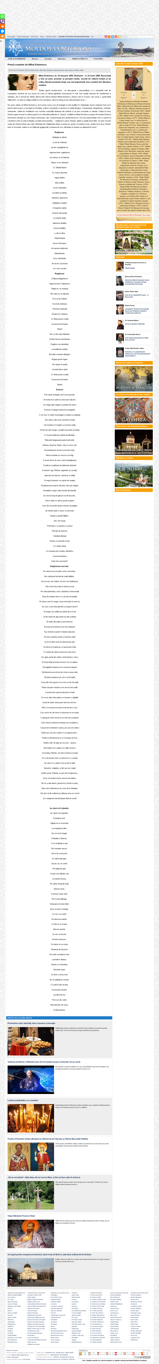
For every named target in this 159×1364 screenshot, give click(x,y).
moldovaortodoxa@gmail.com (20, 1355)
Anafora (10, 1308)
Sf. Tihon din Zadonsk (96, 1313)
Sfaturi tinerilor (76, 1297)
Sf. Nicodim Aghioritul (96, 1319)
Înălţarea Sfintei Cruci (33, 1301)
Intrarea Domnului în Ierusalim (36, 1319)
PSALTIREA (98, 59)
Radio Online (55, 1337)
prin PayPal (26, 1359)
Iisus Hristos (11, 1297)
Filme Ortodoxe (55, 1340)
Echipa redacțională (23, 36)
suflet (81, 70)
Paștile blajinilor (12, 1335)
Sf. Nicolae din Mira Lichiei (98, 1299)
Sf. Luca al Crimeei (95, 1333)
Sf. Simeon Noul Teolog (97, 1306)
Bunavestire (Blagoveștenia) (35, 1317)
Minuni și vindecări (56, 1310)
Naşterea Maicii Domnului (35, 1299)
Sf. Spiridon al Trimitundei (97, 1301)
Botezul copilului (12, 1313)
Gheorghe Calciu (136, 1313)
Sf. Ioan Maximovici (96, 1324)
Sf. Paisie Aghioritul (95, 1340)
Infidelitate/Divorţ (77, 1342)
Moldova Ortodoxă (12, 1350)
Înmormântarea (12, 1340)
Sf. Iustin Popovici (95, 1328)
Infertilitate (75, 1337)
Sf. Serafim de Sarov (96, 1308)
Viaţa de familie (76, 1315)
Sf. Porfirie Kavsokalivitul (97, 1337)
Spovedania (11, 1322)
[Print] (2, 26)
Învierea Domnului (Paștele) (35, 1322)
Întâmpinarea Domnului (34, 1315)
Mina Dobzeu (114, 1331)
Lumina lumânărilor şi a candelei (23, 1100)
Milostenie (11, 1319)
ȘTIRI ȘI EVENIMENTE (17, 59)
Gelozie (74, 1304)
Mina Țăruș (113, 1315)
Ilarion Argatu (135, 1317)
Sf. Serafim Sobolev (96, 1342)
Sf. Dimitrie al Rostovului (97, 1317)
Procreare (75, 1317)
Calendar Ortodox (51, 36)
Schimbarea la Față (33, 1331)
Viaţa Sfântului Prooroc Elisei (21, 1216)
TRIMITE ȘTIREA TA (79, 59)
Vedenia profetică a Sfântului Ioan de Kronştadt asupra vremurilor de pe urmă (44, 1062)
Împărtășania (11, 1324)
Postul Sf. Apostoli (32, 1337)
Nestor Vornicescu (115, 1319)
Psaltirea (10, 1331)
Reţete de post (31, 1342)
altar (41, 70)
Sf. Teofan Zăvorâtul (96, 1310)
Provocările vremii (56, 1297)
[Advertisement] (76, 17)
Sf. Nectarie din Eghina (97, 1335)
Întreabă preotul (12, 1342)
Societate (48, 59)
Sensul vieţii (75, 1295)
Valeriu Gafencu (115, 1337)
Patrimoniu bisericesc (57, 1333)
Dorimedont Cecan (116, 1342)
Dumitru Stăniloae (136, 1308)
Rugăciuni (11, 1326)
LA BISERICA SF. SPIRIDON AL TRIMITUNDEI (59, 1352)
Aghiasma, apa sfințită (14, 1306)
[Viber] (2, 21)
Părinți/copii (75, 1328)
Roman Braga (114, 1326)
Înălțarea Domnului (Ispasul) (35, 1324)
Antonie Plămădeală (116, 1304)
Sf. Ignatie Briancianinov (97, 1315)
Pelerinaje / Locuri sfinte (15, 1337)
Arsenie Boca (135, 1299)
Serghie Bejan (114, 1322)
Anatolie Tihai (114, 1301)
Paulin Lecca (114, 1333)
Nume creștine (12, 1317)
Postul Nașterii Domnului (34, 1333)
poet (66, 70)
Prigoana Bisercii (56, 1299)
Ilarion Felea (134, 1319)
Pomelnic (10, 1328)
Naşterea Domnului (33, 1308)
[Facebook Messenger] (2, 31)
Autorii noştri (34, 36)
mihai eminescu (59, 70)
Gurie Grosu (114, 1310)
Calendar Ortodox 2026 (34, 1295)
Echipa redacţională (12, 1357)
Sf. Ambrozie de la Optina (97, 1304)
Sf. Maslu (10, 1333)
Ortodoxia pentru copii (78, 1324)
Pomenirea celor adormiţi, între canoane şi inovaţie (31, 1023)
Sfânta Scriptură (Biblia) (15, 1295)
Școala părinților (76, 1331)
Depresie (74, 1306)
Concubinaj (75, 1301)
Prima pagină (11, 36)
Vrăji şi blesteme (56, 1317)
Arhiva (42, 36)
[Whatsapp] (2, 16)
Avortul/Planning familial (79, 1310)
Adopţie (74, 1340)
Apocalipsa (54, 1295)
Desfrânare (75, 1308)
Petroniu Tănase (136, 1326)
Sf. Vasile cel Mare (95, 1297)
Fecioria (74, 1299)
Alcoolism (54, 1328)
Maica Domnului (12, 1301)
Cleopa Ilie (134, 1304)
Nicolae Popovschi (115, 1317)
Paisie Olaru (134, 1324)
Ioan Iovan (134, 1335)
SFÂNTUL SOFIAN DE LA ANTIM (63, 1357)
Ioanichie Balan (135, 1315)
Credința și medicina (57, 1306)
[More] (2, 36)
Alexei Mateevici (115, 1297)
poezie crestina (74, 70)
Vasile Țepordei (114, 1340)
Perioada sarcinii (77, 1319)
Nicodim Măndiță (136, 1333)
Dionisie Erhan (114, 1308)
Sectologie (54, 1324)
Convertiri (54, 1304)
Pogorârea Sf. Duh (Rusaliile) (36, 1326)
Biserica (35, 59)
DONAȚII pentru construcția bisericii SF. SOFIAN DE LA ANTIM (55, 1359)
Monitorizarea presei (57, 1335)
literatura (50, 70)
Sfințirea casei (76, 1333)
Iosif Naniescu (114, 1313)
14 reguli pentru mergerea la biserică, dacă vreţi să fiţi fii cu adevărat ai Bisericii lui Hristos (49, 1254)
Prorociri (53, 1313)
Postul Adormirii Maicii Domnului (36, 1340)
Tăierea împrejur (32, 1310)
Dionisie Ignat (135, 1310)
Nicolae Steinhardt (136, 1331)
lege (44, 70)
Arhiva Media (55, 1342)
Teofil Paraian (135, 1328)
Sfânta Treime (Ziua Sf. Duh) (36, 1328)
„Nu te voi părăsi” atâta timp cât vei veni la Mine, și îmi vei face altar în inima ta (44, 1177)
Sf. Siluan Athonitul (95, 1331)
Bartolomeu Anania (136, 1301)
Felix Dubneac (114, 1328)
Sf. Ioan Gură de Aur (96, 1295)
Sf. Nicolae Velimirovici (97, 1322)
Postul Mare (31, 1335)
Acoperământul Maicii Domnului (36, 1304)
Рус (92, 36)
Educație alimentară (57, 1308)
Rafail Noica (134, 1340)
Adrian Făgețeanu (136, 1297)
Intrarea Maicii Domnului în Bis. (36, 1306)
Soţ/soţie (74, 1326)
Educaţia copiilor (76, 1322)
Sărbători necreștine (33, 1344)
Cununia (10, 1315)
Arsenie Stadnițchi (115, 1295)
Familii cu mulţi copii (77, 1335)
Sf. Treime (11, 1299)
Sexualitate (54, 1319)
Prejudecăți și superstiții (58, 1315)
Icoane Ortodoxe (13, 1304)
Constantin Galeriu (136, 1306)
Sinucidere (54, 1322)
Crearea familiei (76, 1313)
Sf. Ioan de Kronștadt (96, 1326)
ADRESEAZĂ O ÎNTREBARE (59, 1355)
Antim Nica (113, 1306)
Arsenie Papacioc (136, 1295)
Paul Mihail (113, 1335)
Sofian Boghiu (114, 1324)
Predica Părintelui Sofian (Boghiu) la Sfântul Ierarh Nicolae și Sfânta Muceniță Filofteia (48, 1139)
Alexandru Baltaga (115, 1299)
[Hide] (1, 41)
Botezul (10, 1310)
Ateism (53, 1326)
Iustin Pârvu (134, 1322)
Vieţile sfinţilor (31, 1297)
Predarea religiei (55, 1301)
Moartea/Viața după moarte (59, 1331)
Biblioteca (62, 59)
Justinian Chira (135, 1337)
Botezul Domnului (32, 1313)
